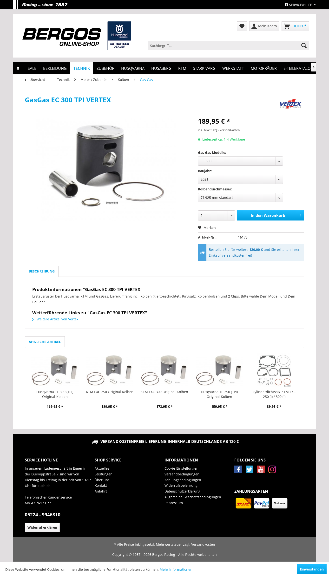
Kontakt (101, 485)
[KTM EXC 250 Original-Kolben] (110, 370)
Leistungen (103, 474)
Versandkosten (203, 544)
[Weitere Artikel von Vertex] (290, 104)
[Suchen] (304, 45)
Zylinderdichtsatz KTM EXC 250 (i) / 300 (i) (274, 394)
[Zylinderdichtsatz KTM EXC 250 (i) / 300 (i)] (274, 370)
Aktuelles (102, 468)
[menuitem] (228, 45)
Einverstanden (312, 569)
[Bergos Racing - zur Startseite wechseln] (76, 35)
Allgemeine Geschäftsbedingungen (192, 497)
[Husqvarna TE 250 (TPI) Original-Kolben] (219, 370)
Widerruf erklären (42, 527)
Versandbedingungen (181, 474)
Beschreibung (42, 271)
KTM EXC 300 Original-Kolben (164, 391)
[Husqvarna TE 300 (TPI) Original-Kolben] (55, 370)
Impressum (173, 502)
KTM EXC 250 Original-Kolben (109, 391)
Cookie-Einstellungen (181, 468)
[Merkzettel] (242, 26)
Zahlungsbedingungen (182, 480)
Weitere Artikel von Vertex (57, 319)
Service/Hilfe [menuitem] (300, 4)
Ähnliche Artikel (45, 341)
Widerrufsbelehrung (180, 485)
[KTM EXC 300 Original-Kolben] (164, 370)
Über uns (102, 480)
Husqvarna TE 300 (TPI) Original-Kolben (54, 394)
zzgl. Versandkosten (226, 130)
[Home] (18, 68)
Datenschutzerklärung (182, 491)
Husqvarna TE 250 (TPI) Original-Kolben (219, 394)
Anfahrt (101, 491)
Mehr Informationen (176, 569)
